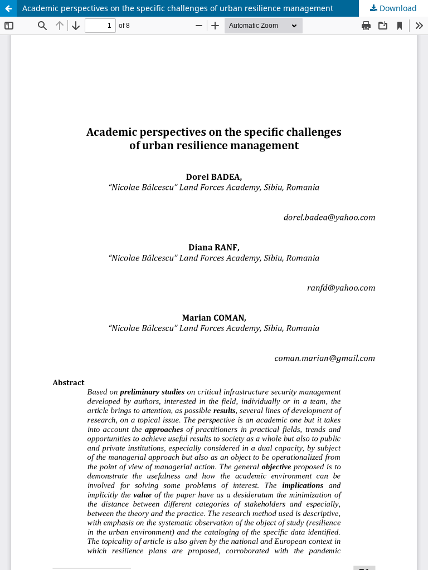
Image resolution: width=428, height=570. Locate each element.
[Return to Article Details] (8, 8)
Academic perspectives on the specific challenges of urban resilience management (177, 8)
